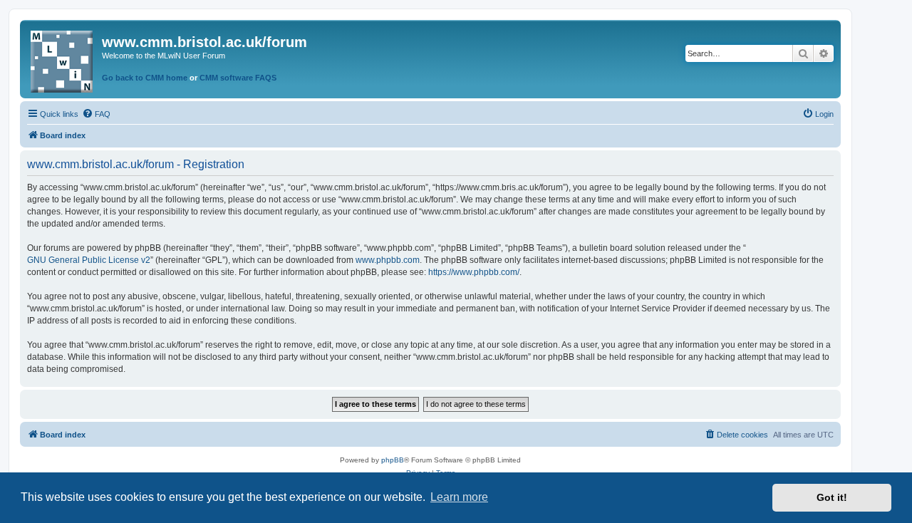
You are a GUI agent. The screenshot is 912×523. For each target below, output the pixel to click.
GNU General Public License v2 (88, 260)
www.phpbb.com (388, 260)
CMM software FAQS (238, 77)
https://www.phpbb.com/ (473, 272)
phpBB (392, 460)
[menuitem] (96, 114)
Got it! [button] (832, 497)
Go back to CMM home (144, 77)
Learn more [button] (459, 497)
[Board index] (63, 59)
